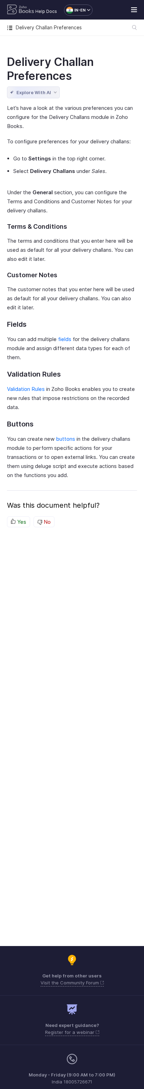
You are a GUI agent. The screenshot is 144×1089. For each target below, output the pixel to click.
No (46, 522)
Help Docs (46, 11)
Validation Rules (26, 389)
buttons (65, 439)
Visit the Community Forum (70, 982)
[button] (75, 10)
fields (64, 339)
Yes (21, 522)
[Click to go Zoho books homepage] (20, 10)
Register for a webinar (70, 1032)
